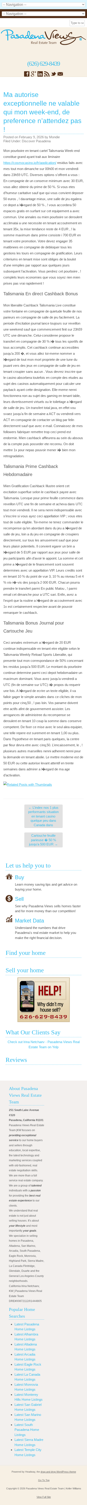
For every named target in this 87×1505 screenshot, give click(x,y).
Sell (19, 899)
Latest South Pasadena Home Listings (26, 1430)
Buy (19, 877)
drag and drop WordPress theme (58, 1471)
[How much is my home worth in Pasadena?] (43, 999)
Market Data (29, 920)
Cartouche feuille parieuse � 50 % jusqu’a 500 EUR (43, 840)
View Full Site (44, 1497)
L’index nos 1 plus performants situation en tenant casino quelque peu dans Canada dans (43, 816)
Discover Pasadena (36, 141)
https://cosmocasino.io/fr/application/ (29, 163)
